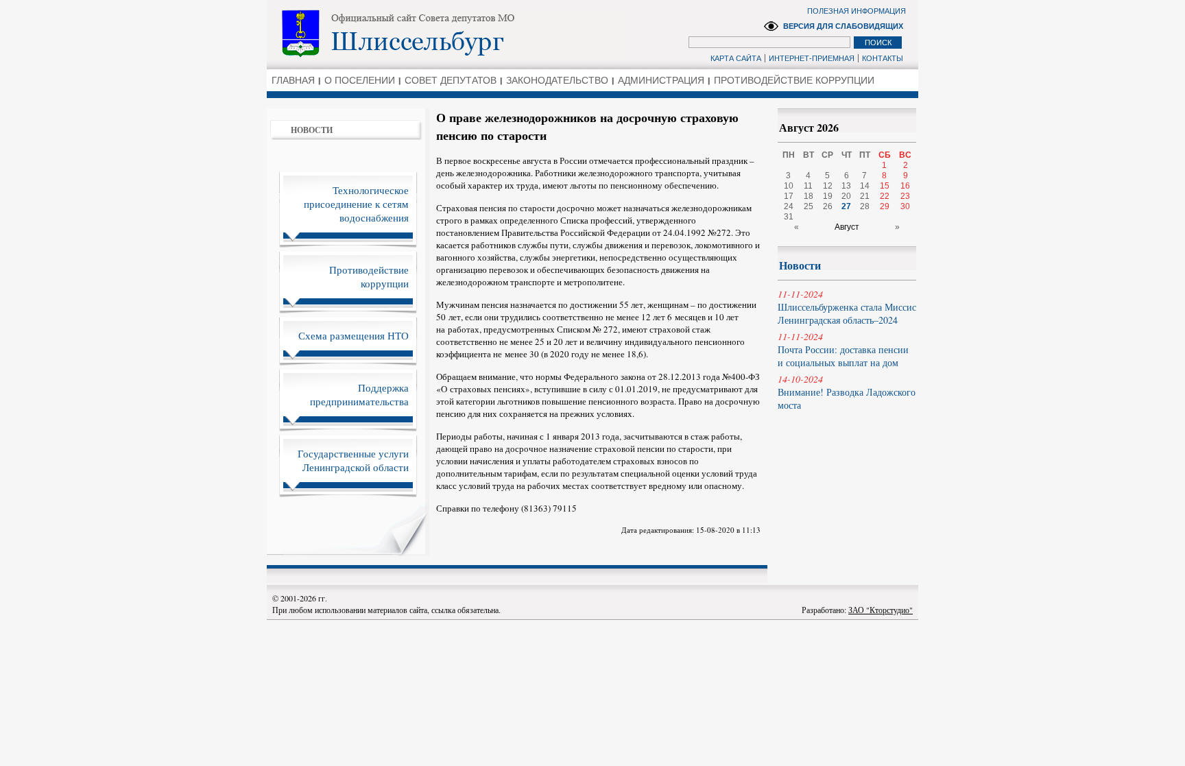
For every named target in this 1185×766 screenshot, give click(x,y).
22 (884, 196)
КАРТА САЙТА (735, 58)
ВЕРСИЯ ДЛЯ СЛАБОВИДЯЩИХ (843, 26)
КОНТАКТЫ (882, 58)
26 (828, 206)
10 (788, 186)
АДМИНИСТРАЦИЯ (661, 80)
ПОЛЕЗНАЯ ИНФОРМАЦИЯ (856, 11)
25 (808, 206)
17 (788, 196)
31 (788, 217)
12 (828, 186)
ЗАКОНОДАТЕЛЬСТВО (557, 80)
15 (884, 186)
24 (788, 206)
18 (808, 196)
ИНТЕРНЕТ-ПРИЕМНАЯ (811, 58)
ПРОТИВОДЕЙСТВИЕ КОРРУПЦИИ (794, 80)
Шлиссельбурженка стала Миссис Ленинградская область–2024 (847, 306)
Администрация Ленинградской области (445, 33)
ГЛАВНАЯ (293, 80)
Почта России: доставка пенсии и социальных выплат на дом (843, 349)
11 (808, 186)
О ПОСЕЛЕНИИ (359, 80)
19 (828, 196)
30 (905, 206)
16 (905, 186)
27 (846, 206)
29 (884, 206)
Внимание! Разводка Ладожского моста (846, 391)
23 (905, 196)
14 (865, 186)
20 (846, 196)
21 (865, 196)
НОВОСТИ (312, 130)
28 (865, 206)
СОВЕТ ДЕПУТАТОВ (450, 80)
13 (846, 186)
